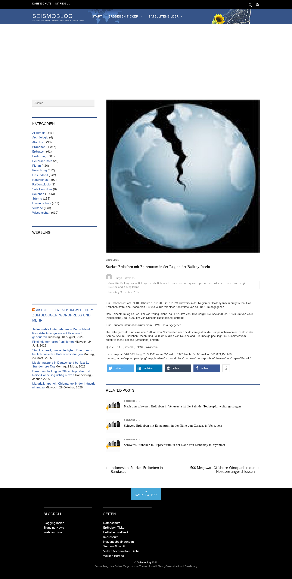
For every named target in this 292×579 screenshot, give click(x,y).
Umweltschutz (41, 203)
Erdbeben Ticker (123, 16)
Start (97, 16)
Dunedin (176, 283)
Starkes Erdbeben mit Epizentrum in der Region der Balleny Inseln (158, 267)
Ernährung (39, 156)
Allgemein (39, 132)
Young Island (131, 286)
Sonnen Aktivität (114, 546)
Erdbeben (112, 259)
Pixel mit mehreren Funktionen (53, 341)
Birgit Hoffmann (124, 277)
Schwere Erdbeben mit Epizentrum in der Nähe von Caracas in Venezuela (173, 425)
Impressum (63, 3)
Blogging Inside (54, 523)
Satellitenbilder (164, 16)
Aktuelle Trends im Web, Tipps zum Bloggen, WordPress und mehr (63, 315)
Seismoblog (144, 562)
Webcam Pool (53, 532)
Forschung (39, 170)
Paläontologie (41, 184)
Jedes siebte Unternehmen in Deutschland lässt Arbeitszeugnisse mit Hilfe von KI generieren (61, 333)
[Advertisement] (146, 56)
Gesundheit (40, 175)
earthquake (189, 283)
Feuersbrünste (42, 161)
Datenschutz (41, 3)
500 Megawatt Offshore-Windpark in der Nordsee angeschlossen (225, 469)
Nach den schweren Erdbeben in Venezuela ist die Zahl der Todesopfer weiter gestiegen (182, 406)
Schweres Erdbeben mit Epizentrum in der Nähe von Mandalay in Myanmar (174, 445)
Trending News (54, 527)
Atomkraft (38, 142)
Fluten (36, 165)
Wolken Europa (113, 555)
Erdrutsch (38, 151)
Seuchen (38, 193)
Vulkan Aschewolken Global (121, 551)
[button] (120, 368)
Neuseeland (115, 286)
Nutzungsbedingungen (118, 541)
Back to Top (146, 495)
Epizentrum (204, 283)
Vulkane (37, 208)
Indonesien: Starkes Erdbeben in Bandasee (134, 469)
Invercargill (239, 283)
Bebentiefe (163, 283)
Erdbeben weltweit (115, 532)
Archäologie (40, 137)
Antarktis (113, 283)
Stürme (37, 198)
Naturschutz (40, 179)
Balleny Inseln (128, 283)
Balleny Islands (147, 283)
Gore (229, 283)
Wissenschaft (41, 212)
